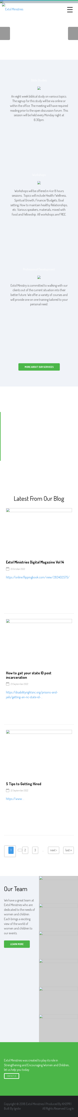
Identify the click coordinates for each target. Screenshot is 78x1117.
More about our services (39, 366)
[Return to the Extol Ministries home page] (12, 9)
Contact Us (11, 1076)
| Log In (70, 1108)
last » (68, 850)
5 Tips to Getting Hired (23, 784)
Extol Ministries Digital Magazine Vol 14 (35, 562)
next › (53, 850)
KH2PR (66, 1104)
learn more (17, 944)
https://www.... (15, 799)
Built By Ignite (12, 1108)
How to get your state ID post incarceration (28, 675)
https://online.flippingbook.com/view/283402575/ (38, 577)
